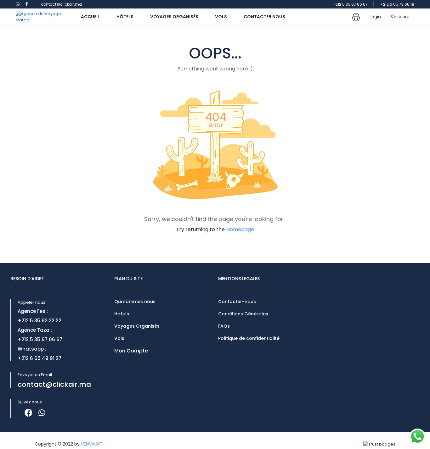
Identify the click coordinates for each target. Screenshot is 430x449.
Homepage (240, 229)
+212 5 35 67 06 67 (350, 4)
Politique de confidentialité (249, 338)
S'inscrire (400, 17)
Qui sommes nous (135, 301)
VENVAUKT (92, 444)
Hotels (121, 314)
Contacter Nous (264, 17)
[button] (356, 17)
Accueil (90, 17)
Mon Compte (131, 350)
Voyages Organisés (174, 17)
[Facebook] (28, 413)
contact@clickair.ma (61, 4)
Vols (221, 17)
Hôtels (124, 17)
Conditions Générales (243, 314)
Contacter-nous (237, 301)
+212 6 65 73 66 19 (397, 4)
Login (375, 17)
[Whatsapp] (42, 413)
